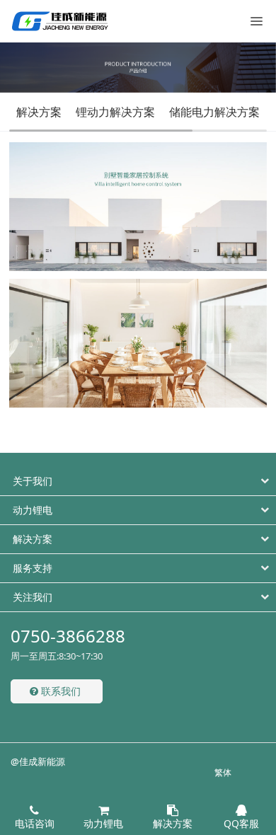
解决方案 (39, 112)
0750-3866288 (68, 635)
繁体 (222, 772)
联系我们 (59, 691)
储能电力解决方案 (214, 112)
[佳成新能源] (60, 21)
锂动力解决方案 (115, 112)
